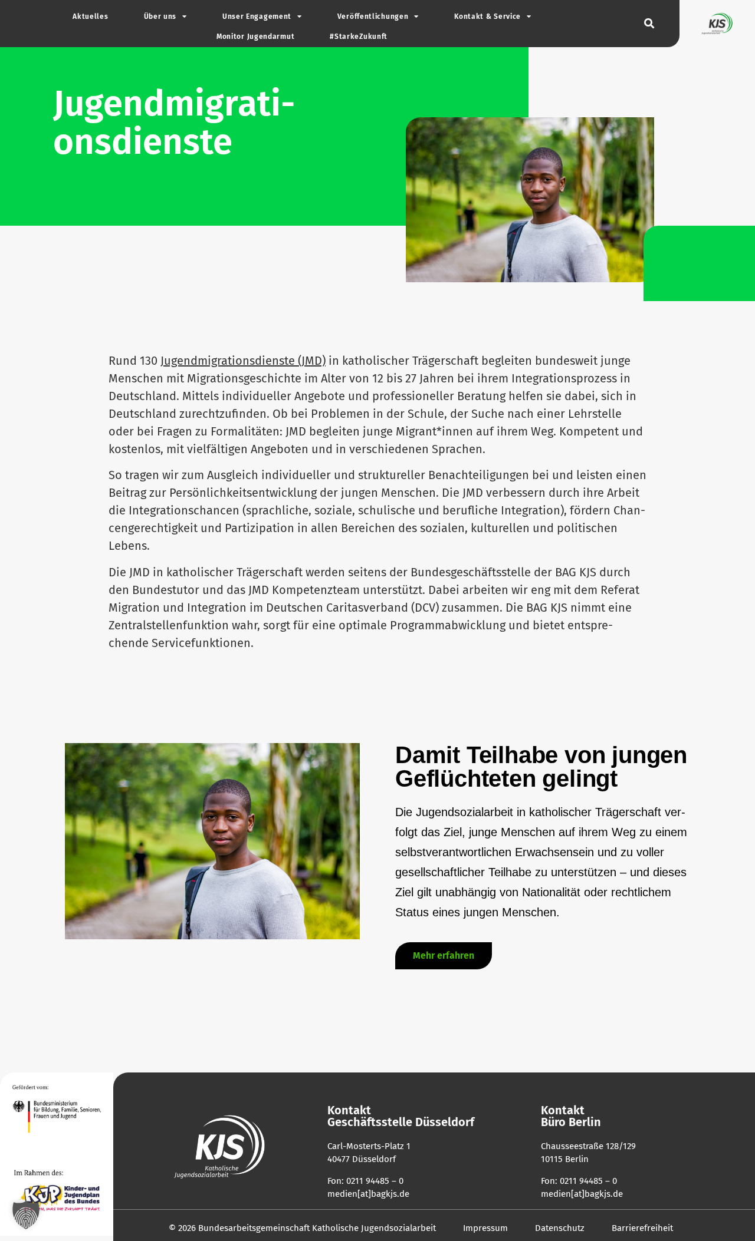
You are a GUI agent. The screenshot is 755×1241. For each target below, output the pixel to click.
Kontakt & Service (487, 16)
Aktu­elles (90, 16)
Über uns (160, 16)
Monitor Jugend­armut (255, 36)
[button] (649, 24)
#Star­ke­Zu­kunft (359, 36)
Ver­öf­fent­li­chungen (373, 16)
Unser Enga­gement (256, 16)
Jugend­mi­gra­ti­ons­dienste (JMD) (243, 361)
